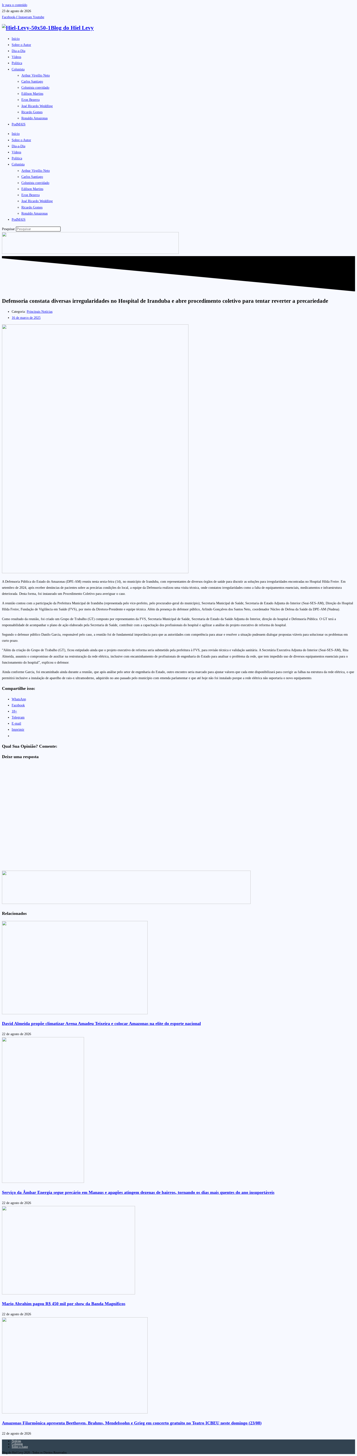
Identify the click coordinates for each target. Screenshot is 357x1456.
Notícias (16, 1441)
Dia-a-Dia (18, 51)
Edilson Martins (32, 93)
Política (17, 63)
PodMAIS (19, 124)
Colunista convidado (35, 87)
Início (16, 39)
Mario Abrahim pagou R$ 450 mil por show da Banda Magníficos (63, 1303)
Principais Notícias (39, 311)
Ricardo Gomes (31, 112)
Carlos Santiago (32, 81)
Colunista (18, 69)
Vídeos (16, 57)
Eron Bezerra (30, 100)
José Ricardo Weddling (37, 106)
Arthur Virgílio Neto (35, 75)
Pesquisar (8, 229)
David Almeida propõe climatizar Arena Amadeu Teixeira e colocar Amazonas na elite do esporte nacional (101, 1023)
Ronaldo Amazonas (34, 118)
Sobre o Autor (21, 45)
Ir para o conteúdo (14, 5)
